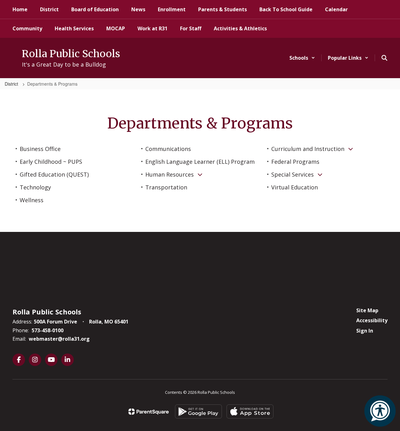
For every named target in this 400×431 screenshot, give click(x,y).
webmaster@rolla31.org (59, 338)
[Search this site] (384, 58)
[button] (302, 57)
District (12, 84)
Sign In (364, 330)
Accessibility (372, 320)
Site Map (367, 310)
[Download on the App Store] (250, 411)
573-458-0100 (47, 330)
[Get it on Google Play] (198, 411)
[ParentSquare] (148, 411)
